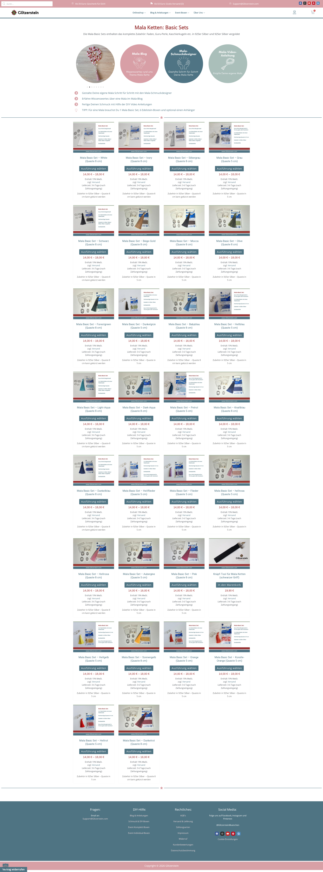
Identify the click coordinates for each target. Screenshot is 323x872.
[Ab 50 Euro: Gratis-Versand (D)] (152, 3)
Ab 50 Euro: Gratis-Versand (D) (169, 3)
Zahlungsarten (183, 827)
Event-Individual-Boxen (139, 833)
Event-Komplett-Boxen (139, 827)
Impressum (183, 833)
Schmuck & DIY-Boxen (138, 821)
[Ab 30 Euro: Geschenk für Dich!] (73, 3)
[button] (77, 64)
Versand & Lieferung (183, 821)
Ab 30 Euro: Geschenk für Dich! (90, 3)
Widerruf (183, 838)
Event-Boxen (181, 12)
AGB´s (183, 815)
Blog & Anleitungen (159, 12)
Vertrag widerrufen (14, 869)
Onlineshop (138, 12)
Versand (96, 182)
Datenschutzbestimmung (183, 850)
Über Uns (198, 12)
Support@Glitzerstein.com (246, 3)
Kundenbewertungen (183, 844)
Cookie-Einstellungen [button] (228, 839)
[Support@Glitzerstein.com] (230, 3)
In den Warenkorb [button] (229, 585)
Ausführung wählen (93, 168)
